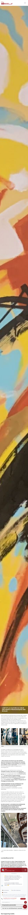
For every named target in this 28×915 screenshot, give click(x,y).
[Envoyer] (25, 902)
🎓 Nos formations (5, 890)
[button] (14, 904)
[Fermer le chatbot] (25, 870)
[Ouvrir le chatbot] (25, 907)
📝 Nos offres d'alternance (16, 890)
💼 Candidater (4, 892)
